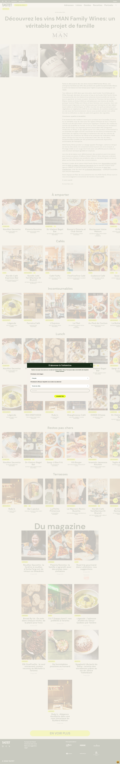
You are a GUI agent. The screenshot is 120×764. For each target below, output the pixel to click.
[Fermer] (91, 365)
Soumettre (60, 396)
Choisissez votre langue (36, 374)
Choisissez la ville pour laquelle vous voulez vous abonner (45, 381)
